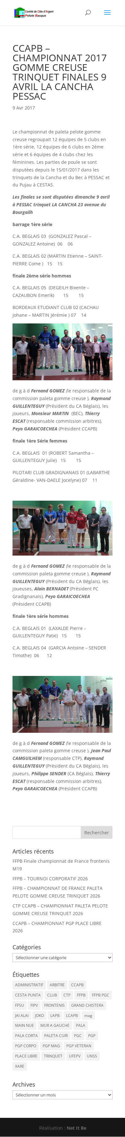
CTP (67, 995)
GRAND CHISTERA (87, 1005)
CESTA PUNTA (28, 995)
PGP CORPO (25, 1046)
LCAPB (72, 1015)
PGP (92, 1035)
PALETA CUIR (56, 1035)
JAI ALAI (22, 1015)
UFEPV (74, 1056)
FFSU (19, 1005)
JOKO (39, 1015)
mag (88, 1015)
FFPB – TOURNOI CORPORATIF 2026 (50, 878)
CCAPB (77, 985)
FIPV (34, 1005)
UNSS (92, 1056)
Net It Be (76, 1128)
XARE (19, 1066)
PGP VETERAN (78, 1046)
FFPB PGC (100, 995)
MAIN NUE (24, 1025)
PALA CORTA (26, 1035)
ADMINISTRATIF (29, 985)
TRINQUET (53, 1056)
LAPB (55, 1015)
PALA (80, 1025)
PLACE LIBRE (26, 1056)
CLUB (52, 995)
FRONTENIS (54, 1005)
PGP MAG (51, 1046)
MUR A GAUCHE (55, 1025)
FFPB (81, 995)
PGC (78, 1035)
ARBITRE (57, 985)
